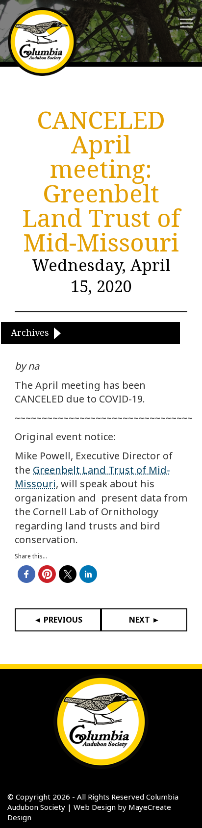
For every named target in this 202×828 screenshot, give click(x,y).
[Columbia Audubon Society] (42, 41)
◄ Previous (58, 619)
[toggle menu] (186, 23)
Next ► (144, 619)
